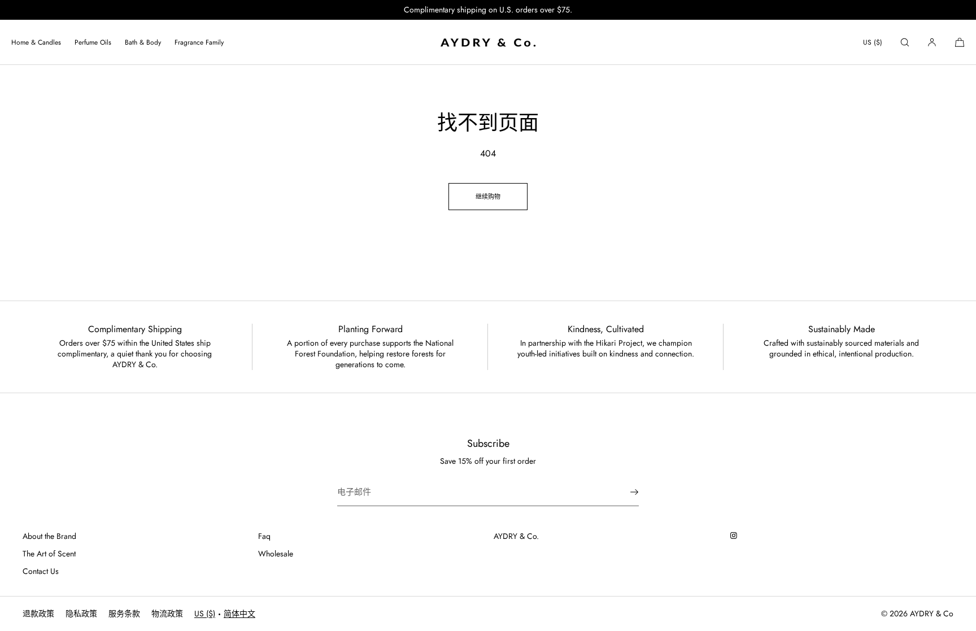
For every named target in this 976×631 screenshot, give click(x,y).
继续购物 (488, 196)
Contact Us (41, 571)
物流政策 (167, 613)
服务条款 (124, 613)
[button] (904, 42)
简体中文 (239, 613)
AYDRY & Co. (516, 536)
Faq (264, 536)
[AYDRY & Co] (488, 42)
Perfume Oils (93, 42)
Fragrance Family (199, 42)
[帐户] (932, 42)
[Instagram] (736, 535)
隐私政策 (81, 613)
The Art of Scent (49, 553)
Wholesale (275, 553)
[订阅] (625, 492)
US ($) (872, 42)
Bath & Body (143, 42)
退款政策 (38, 613)
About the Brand (49, 536)
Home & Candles (36, 42)
